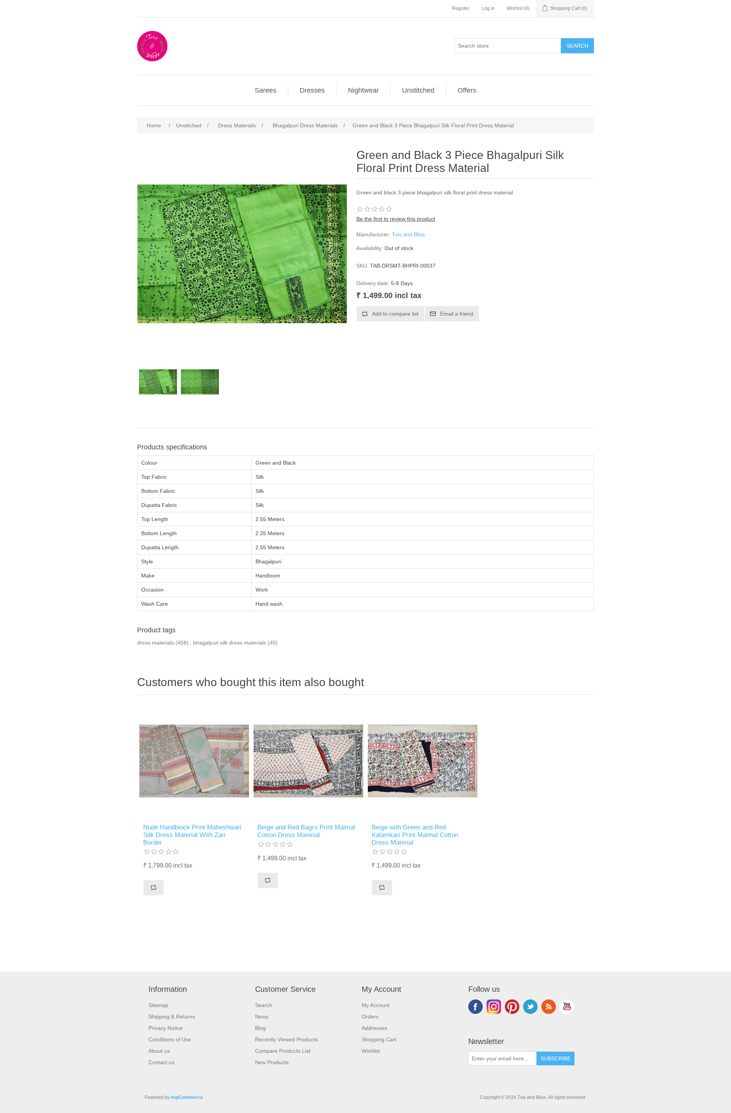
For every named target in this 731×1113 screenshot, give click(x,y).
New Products (272, 1062)
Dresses (312, 90)
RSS (548, 1006)
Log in (488, 8)
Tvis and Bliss (408, 234)
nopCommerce (187, 1097)
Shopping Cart (379, 1039)
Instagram (494, 1006)
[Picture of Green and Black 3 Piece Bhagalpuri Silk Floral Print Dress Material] (158, 382)
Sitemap (158, 1005)
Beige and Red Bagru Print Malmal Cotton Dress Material (306, 831)
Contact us (161, 1062)
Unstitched (418, 90)
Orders (370, 1017)
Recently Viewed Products (286, 1039)
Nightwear (363, 90)
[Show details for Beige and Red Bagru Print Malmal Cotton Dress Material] (308, 761)
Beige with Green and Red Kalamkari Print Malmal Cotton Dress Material (415, 835)
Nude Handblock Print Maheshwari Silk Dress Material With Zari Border (192, 835)
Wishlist (371, 1051)
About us (159, 1051)
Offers (467, 90)
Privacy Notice (165, 1028)
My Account (375, 1005)
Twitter (530, 1006)
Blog (260, 1028)
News (261, 1017)
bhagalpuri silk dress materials (229, 643)
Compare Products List (282, 1051)
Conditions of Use (169, 1039)
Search (263, 1005)
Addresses (374, 1028)
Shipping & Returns (171, 1017)
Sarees (265, 90)
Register (460, 8)
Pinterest (512, 1006)
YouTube (567, 1006)
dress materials (155, 643)
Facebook (475, 1006)
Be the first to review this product (395, 219)
